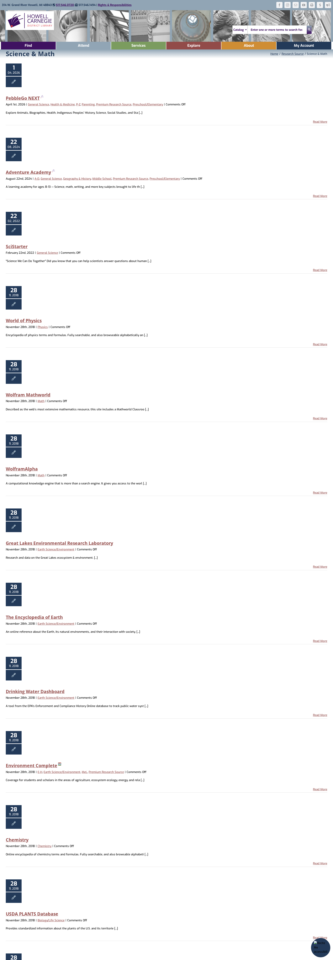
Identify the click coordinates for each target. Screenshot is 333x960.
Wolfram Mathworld (28, 395)
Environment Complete (31, 765)
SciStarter (17, 246)
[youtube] (304, 5)
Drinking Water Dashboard (35, 691)
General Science (38, 104)
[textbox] (277, 29)
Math (41, 401)
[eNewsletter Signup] (328, 5)
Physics (43, 327)
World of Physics (24, 320)
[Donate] (320, 5)
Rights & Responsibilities (115, 5)
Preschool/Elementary (148, 104)
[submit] (309, 30)
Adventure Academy (28, 172)
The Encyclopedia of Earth (34, 617)
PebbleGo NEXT (23, 98)
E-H (40, 772)
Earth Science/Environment (56, 549)
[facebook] (279, 5)
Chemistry (17, 840)
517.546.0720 (65, 5)
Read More (320, 122)
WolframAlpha (22, 469)
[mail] (296, 5)
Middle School (102, 179)
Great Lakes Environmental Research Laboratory (59, 543)
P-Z (78, 104)
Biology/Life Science (51, 920)
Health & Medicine (62, 104)
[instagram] (287, 5)
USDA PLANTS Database (32, 914)
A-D (36, 179)
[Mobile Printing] (312, 5)
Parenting (88, 104)
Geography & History (77, 179)
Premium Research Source (113, 104)
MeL (84, 772)
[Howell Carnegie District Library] (30, 12)
